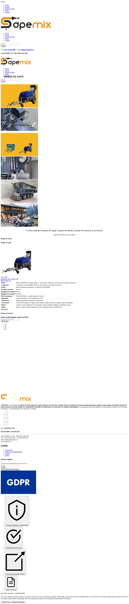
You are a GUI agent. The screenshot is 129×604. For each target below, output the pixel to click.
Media (7, 10)
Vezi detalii (4, 309)
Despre (7, 7)
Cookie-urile (9, 450)
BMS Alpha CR (6, 281)
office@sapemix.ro (27, 50)
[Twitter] (6, 414)
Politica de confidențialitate (13, 452)
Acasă (7, 5)
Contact (7, 12)
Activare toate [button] (6, 602)
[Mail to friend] (6, 425)
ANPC (7, 455)
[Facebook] (6, 417)
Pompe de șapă (9, 9)
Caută (3, 46)
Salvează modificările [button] (18, 602)
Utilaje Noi (14, 279)
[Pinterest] (6, 421)
